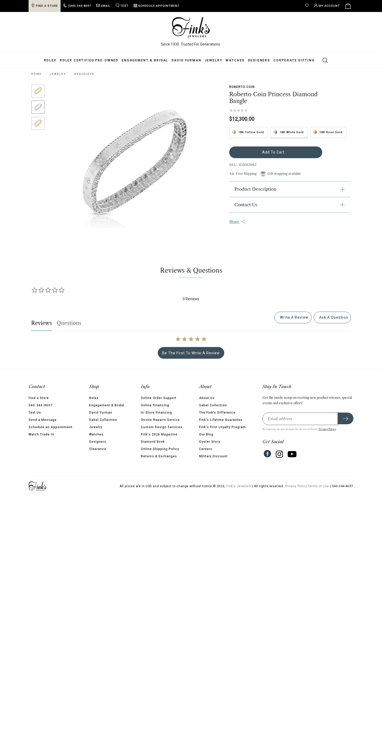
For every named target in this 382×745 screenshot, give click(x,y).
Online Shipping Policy (160, 449)
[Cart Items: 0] (348, 6)
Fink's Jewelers (238, 486)
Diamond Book (153, 442)
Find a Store (39, 398)
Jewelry (213, 60)
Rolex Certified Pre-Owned (89, 60)
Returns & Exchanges (159, 456)
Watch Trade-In (41, 434)
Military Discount (213, 456)
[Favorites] (308, 6)
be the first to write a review (191, 353)
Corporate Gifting (293, 60)
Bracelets (84, 74)
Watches (235, 60)
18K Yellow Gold (251, 132)
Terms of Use (318, 486)
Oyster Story (209, 442)
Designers (259, 60)
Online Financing (155, 405)
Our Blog (206, 434)
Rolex (50, 60)
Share (234, 221)
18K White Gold (292, 132)
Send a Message (43, 420)
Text (124, 6)
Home (36, 74)
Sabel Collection (103, 420)
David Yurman (186, 60)
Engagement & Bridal (145, 60)
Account (329, 6)
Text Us (35, 412)
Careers (205, 449)
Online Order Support (158, 398)
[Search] (322, 60)
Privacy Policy (327, 429)
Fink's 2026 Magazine (159, 434)
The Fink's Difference (217, 412)
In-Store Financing (156, 412)
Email (105, 6)
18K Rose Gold (331, 132)
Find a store (47, 6)
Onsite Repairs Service (160, 420)
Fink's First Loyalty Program (222, 427)
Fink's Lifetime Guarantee (220, 420)
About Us (207, 398)
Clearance (97, 449)
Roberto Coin (242, 87)
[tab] (293, 317)
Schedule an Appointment (51, 427)
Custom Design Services (161, 427)
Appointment (159, 6)
